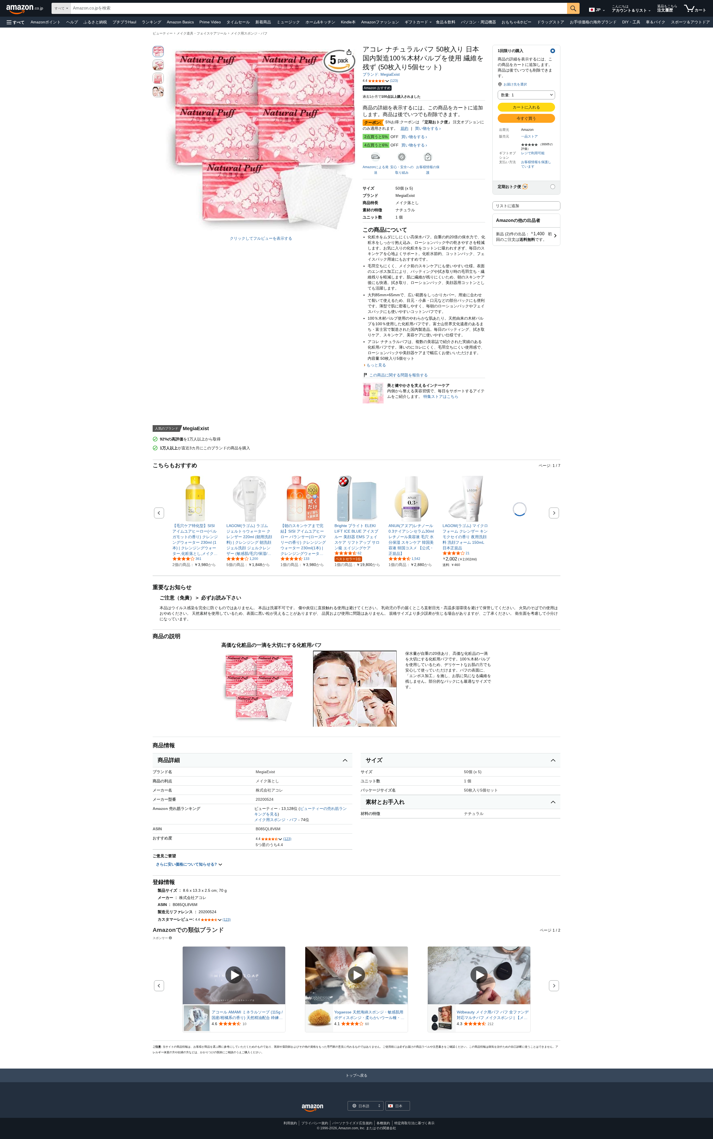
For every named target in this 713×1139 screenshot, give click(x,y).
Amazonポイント (46, 22)
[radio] (158, 51)
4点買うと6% (376, 145)
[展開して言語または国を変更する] (604, 10)
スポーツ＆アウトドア (690, 22)
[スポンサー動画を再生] (234, 975)
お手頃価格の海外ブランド (593, 22)
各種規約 (383, 1123)
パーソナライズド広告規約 (352, 1123)
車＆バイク (655, 22)
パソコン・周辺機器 (478, 22)
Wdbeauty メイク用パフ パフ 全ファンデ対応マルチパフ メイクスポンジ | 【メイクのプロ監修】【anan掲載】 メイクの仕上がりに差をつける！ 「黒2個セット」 (493, 1015)
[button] (15, 22)
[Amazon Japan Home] (312, 1108)
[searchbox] (319, 8)
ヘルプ (72, 22)
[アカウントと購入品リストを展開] (649, 10)
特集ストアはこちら (440, 396)
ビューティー (163, 33)
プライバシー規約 (314, 1123)
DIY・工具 (631, 22)
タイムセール (238, 22)
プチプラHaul (124, 22)
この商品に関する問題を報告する (398, 375)
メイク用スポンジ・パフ (249, 33)
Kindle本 (348, 22)
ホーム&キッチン (320, 22)
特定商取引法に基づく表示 (414, 1123)
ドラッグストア (550, 22)
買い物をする (426, 128)
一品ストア (529, 136)
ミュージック (288, 22)
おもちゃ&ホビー (516, 22)
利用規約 (290, 1123)
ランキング (151, 22)
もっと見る (376, 365)
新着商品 (263, 22)
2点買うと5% (376, 136)
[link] (195, 539)
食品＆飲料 (445, 22)
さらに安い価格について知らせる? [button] (187, 864)
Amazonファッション (380, 22)
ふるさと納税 (95, 22)
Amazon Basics (180, 22)
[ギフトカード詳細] (430, 22)
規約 (404, 128)
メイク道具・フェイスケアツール (202, 33)
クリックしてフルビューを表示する (261, 238)
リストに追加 (507, 206)
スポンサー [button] (160, 938)
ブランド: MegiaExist (381, 74)
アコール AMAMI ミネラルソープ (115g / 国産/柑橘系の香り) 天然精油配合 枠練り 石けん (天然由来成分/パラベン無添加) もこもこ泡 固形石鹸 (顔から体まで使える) (248, 1015)
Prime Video (210, 22)
